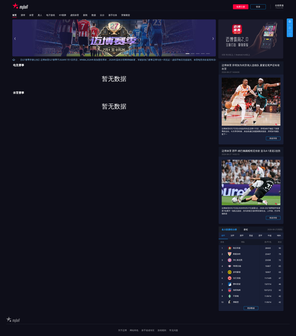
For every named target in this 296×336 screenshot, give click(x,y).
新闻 (85, 15)
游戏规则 (162, 330)
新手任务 (113, 15)
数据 (94, 15)
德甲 (223, 235)
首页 (14, 15)
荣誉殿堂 (125, 15)
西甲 (242, 235)
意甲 (260, 235)
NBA (279, 235)
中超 (269, 235)
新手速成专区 (148, 330)
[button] (15, 38)
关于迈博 (122, 330)
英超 (251, 235)
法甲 (232, 235)
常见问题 (173, 330)
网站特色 (134, 330)
